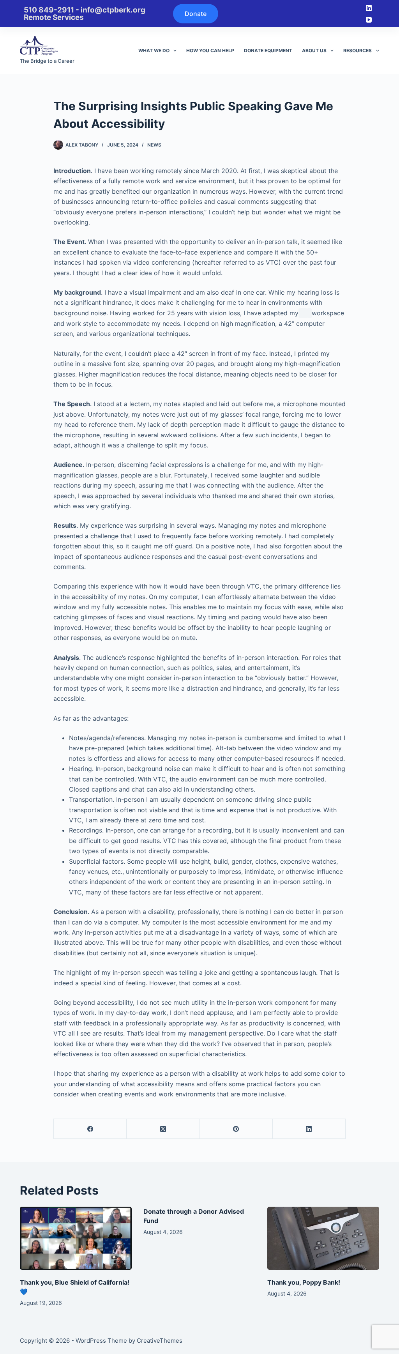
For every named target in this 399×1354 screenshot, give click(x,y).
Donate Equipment (268, 50)
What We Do (153, 50)
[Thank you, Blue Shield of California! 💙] (76, 1238)
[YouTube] (369, 20)
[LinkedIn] (369, 8)
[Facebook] (90, 1129)
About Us (314, 50)
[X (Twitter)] (163, 1129)
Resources (357, 50)
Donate (196, 14)
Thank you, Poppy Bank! (303, 1282)
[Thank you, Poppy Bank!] (323, 1238)
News (154, 145)
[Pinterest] (236, 1129)
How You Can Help (210, 50)
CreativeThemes (159, 1340)
